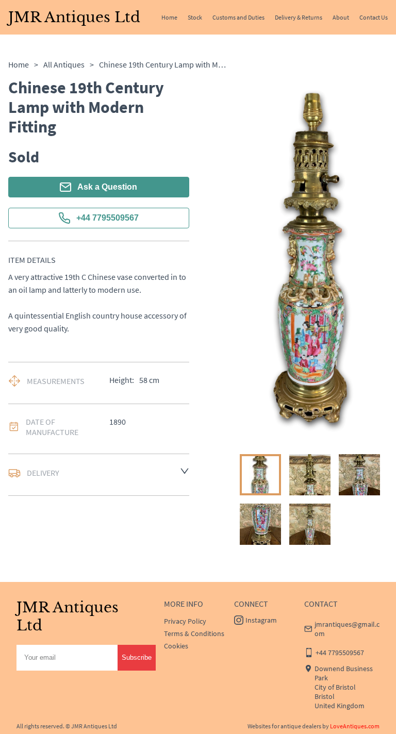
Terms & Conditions (194, 633)
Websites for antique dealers (284, 726)
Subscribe (137, 657)
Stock (195, 17)
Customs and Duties (238, 17)
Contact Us (373, 17)
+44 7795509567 (107, 217)
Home (169, 17)
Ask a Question (107, 186)
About (341, 17)
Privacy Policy (185, 621)
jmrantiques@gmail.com (347, 629)
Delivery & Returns (298, 17)
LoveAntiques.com (355, 726)
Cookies (176, 645)
